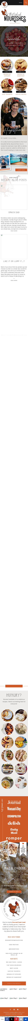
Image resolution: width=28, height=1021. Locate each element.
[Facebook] (7, 1019)
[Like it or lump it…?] (14, 246)
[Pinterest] (16, 1019)
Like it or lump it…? (14, 261)
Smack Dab (14, 212)
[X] (11, 1019)
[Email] (21, 1019)
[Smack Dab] (14, 197)
